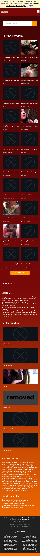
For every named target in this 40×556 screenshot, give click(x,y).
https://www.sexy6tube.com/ (30, 536)
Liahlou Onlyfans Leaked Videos (11, 483)
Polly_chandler (6, 480)
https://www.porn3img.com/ (29, 548)
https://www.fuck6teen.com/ (30, 537)
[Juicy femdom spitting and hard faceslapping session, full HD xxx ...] (11, 123)
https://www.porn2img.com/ (29, 547)
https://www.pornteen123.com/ (29, 541)
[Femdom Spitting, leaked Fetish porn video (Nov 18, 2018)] (11, 77)
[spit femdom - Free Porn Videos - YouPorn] (11, 238)
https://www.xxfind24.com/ (10, 549)
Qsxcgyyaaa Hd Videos (26, 462)
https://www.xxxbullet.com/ (10, 545)
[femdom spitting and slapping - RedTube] (29, 77)
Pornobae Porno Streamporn (17, 475)
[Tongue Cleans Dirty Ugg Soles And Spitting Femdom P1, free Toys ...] (29, 169)
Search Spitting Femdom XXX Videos (14, 502)
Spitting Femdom (8, 344)
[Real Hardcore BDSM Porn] (11, 146)
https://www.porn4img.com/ (29, 549)
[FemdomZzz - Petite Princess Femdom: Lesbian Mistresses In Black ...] (11, 54)
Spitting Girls (6, 408)
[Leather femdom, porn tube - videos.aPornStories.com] (11, 192)
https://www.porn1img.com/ (29, 545)
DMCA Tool (26, 519)
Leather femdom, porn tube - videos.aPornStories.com (19, 195)
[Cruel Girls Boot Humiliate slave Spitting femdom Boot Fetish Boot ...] (29, 54)
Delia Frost (25, 490)
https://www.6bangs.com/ (10, 537)
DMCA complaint (7, 316)
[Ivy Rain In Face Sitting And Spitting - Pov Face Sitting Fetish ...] (29, 146)
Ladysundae (10, 485)
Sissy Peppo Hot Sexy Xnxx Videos (20, 466)
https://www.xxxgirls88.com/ (30, 535)
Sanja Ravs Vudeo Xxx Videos (15, 469)
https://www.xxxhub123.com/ (10, 547)
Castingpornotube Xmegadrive (21, 480)
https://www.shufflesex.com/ (10, 543)
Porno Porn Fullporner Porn (10, 462)
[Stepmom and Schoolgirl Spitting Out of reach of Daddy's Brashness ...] (11, 261)
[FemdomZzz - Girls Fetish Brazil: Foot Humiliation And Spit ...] (11, 215)
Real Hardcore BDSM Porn (10, 149)
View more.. (20, 273)
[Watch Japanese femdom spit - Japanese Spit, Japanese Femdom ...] (29, 123)
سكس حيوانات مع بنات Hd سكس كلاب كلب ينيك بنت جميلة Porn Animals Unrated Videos (18, 488)
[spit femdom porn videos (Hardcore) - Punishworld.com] (29, 215)
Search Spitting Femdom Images (13, 507)
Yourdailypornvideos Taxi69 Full (11, 490)
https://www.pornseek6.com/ (30, 540)
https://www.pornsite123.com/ (10, 541)
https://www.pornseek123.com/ (29, 539)
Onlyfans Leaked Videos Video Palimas (19, 467)
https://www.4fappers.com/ (10, 535)
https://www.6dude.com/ (10, 539)
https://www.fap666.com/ (10, 540)
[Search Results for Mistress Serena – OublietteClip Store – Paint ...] (29, 261)
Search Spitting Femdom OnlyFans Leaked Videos (18, 505)
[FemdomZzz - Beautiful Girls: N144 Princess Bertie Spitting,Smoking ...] (29, 100)
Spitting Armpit (7, 450)
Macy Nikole (24, 468)
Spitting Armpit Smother (10, 429)
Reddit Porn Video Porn (9, 478)
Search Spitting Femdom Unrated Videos (15, 500)
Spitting (5, 386)
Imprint (19, 518)
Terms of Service (27, 518)
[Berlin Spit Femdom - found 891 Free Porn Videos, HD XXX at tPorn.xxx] (11, 100)
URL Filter (20, 519)
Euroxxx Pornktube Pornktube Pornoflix (24, 482)
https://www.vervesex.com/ (10, 544)
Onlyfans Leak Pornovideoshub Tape (13, 473)
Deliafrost (24, 489)
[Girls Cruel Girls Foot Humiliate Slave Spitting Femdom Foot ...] (29, 192)
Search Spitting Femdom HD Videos (14, 504)
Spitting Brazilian (8, 365)
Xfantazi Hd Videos (8, 464)
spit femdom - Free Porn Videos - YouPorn (15, 241)
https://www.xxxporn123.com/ (10, 548)
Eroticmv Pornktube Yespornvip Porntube (19, 471)
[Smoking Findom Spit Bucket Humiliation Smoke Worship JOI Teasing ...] (29, 238)
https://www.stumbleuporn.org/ (29, 551)
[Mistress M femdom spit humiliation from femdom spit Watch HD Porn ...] (11, 169)
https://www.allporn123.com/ (30, 543)
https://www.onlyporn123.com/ (29, 544)
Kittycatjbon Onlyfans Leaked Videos (26, 485)
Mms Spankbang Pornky (24, 478)
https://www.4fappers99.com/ (10, 536)
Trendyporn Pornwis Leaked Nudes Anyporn (20, 476)
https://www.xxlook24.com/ (10, 551)
